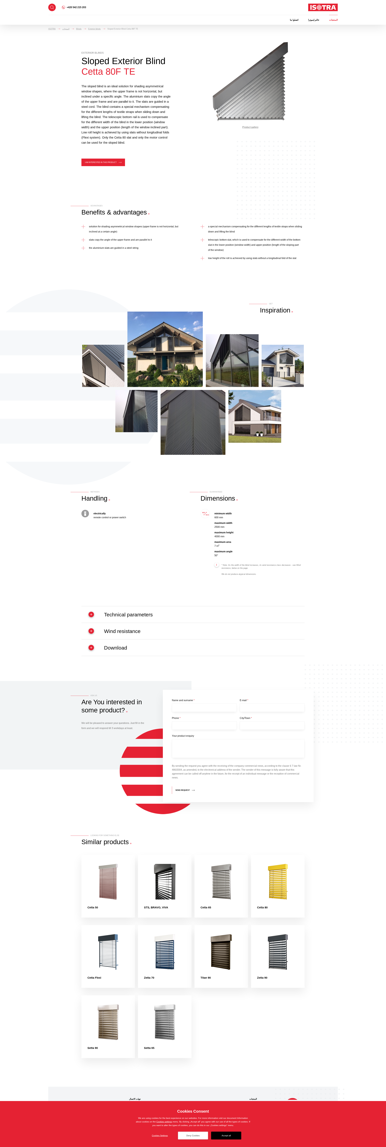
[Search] (52, 7)
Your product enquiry (183, 736)
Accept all (226, 1135)
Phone (176, 718)
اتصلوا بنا (294, 20)
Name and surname (183, 700)
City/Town (246, 718)
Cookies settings (164, 1121)
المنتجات (333, 20)
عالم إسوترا (313, 20)
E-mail (244, 700)
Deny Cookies (193, 1135)
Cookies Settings (160, 1135)
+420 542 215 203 (76, 7)
